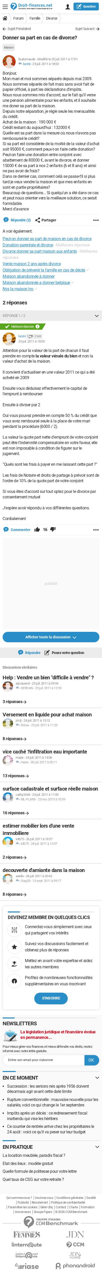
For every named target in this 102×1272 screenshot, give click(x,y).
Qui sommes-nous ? (19, 1198)
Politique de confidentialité (68, 1202)
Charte (73, 1207)
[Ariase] (27, 1266)
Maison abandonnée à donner (28, 276)
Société (91, 1198)
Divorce (51, 18)
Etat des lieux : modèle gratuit (28, 1163)
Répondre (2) (20, 220)
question (89, 6)
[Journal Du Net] (75, 1234)
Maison (9, 47)
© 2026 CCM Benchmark (71, 1212)
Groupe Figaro (43, 1212)
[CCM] (75, 1245)
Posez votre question (67, 653)
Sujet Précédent (19, 29)
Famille (35, 18)
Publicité (23, 1202)
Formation (88, 1207)
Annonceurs (23, 1212)
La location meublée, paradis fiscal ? (34, 1155)
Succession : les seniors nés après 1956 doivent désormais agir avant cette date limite (48, 1089)
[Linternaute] (27, 1244)
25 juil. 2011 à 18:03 (45, 64)
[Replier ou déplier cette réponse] (97, 315)
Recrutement (40, 1202)
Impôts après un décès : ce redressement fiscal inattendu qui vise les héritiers (47, 1116)
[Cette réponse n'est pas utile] (52, 530)
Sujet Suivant (85, 29)
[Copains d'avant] (27, 1255)
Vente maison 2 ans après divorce (32, 263)
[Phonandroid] (75, 1266)
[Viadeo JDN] (75, 1255)
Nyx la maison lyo (18, 288)
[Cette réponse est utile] (37, 530)
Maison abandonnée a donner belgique (36, 282)
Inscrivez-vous (44, 1198)
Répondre (33, 653)
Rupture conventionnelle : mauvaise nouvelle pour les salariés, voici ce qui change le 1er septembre (52, 1102)
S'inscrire (51, 998)
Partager (49, 220)
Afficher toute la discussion (48, 637)
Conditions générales (69, 1198)
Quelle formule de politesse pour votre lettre (40, 1171)
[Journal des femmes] (27, 1234)
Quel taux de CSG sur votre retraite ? (33, 1179)
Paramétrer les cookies (22, 1207)
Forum (18, 18)
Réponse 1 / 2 (14, 316)
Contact (61, 1207)
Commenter (20, 530)
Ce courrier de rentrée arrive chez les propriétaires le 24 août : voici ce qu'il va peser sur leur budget (50, 1129)
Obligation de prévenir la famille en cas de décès (44, 270)
